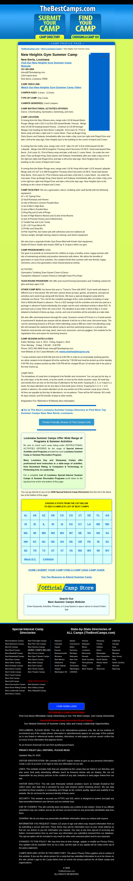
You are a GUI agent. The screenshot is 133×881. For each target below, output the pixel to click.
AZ (43, 515)
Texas (84, 666)
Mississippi (101, 653)
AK (35, 515)
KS (71, 524)
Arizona (85, 641)
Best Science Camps (36, 647)
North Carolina (88, 659)
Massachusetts (61, 653)
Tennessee (74, 666)
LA (89, 524)
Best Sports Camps (36, 659)
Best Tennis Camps (36, 669)
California (116, 641)
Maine (99, 650)
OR (80, 541)
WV (89, 550)
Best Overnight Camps (37, 641)
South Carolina (118, 662)
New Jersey (117, 656)
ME (98, 524)
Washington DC (61, 672)
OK (71, 541)
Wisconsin (101, 669)
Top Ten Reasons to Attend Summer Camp (66, 577)
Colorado (58, 644)
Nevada (85, 656)
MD (107, 524)
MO (62, 533)
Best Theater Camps (36, 672)
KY (80, 524)
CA (62, 515)
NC (44, 541)
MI (34, 533)
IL (44, 524)
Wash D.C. (30, 559)
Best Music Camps (13, 694)
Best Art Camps (11, 647)
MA (26, 533)
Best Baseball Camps (14, 653)
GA (107, 515)
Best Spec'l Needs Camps (38, 656)
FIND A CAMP (73, 570)
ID (35, 524)
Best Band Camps (12, 650)
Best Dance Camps (13, 669)
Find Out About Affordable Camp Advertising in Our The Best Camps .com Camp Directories (66, 714)
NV (89, 533)
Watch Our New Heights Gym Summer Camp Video (51, 87)
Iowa (114, 647)
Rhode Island (102, 662)
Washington (74, 669)
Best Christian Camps (14, 666)
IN (53, 524)
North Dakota (102, 659)
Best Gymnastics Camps (15, 684)
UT (53, 550)
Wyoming (116, 669)
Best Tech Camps (35, 666)
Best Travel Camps (13, 675)
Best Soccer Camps (36, 653)
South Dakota (60, 666)
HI (25, 524)
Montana (58, 656)
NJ (107, 533)
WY (107, 550)
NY (34, 541)
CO (71, 515)
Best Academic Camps (14, 641)
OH (62, 541)
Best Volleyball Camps (37, 691)
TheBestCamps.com (30, 49)
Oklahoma (59, 662)
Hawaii (57, 647)
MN (44, 533)
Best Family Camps (13, 672)
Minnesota (86, 653)
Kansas (58, 650)
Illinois (84, 647)
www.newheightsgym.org (74, 351)
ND (53, 541)
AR (53, 515)
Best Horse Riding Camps (15, 687)
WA (80, 550)
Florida (99, 644)
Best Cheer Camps (13, 662)
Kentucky (73, 650)
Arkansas (100, 641)
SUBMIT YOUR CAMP (50, 570)
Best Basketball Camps (14, 656)
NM (26, 541)
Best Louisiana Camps (51, 49)
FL (98, 515)
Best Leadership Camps (15, 691)
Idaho (72, 647)
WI (98, 550)
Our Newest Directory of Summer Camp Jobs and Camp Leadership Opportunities (66, 722)
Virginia (58, 669)
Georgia (115, 644)
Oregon (73, 662)
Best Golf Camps (12, 681)
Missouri (115, 653)
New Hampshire (103, 656)
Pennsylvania (87, 662)
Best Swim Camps (35, 662)
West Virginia (87, 669)
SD (25, 550)
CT (80, 515)
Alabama (58, 641)
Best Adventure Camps (14, 644)
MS (53, 533)
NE (80, 533)
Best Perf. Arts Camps (37, 644)
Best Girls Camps (12, 678)
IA (62, 524)
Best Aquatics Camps (36, 684)
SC (107, 541)
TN (34, 550)
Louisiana (86, 650)
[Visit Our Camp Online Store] (99, 53)
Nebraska (74, 656)
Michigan (73, 653)
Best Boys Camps (12, 659)
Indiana (100, 647)
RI (98, 541)
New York (74, 659)
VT (62, 550)
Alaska (72, 641)
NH (98, 533)
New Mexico (60, 659)
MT (71, 533)
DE (89, 515)
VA (71, 550)
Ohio (114, 659)
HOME (32, 570)
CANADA (48, 559)
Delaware (86, 644)
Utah (98, 666)
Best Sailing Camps (36, 687)
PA (89, 541)
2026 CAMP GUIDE (93, 570)
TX (43, 550)
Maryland (116, 650)
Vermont (115, 666)
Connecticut (74, 644)
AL (25, 515)
